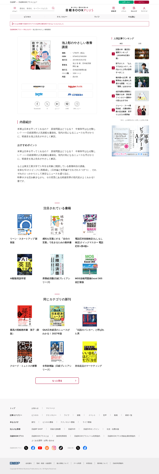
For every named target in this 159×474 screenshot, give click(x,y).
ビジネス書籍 (48, 422)
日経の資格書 (55, 429)
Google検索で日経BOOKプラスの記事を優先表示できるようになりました (39, 24)
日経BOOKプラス (16, 29)
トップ (12, 408)
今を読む (131, 17)
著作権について (102, 463)
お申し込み (126, 2)
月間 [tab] (139, 43)
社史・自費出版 (113, 429)
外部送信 (89, 463)
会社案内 (29, 463)
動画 (116, 415)
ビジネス (27, 17)
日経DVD (71, 429)
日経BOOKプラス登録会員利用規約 (121, 436)
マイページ (50, 408)
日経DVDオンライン (91, 429)
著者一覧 (128, 415)
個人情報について (63, 463)
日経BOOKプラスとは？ (28, 2)
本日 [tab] (121, 43)
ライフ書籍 (87, 422)
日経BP (13, 2)
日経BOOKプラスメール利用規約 (87, 436)
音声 (105, 415)
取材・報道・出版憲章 (44, 463)
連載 (78, 415)
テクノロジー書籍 (68, 422)
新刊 (33, 422)
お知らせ (35, 408)
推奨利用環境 (61, 436)
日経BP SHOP (37, 429)
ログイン (142, 2)
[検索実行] (53, 8)
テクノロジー (62, 17)
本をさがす (27, 29)
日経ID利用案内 (118, 463)
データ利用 (77, 463)
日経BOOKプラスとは (40, 436)
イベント (92, 415)
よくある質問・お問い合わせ (43, 440)
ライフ (96, 17)
